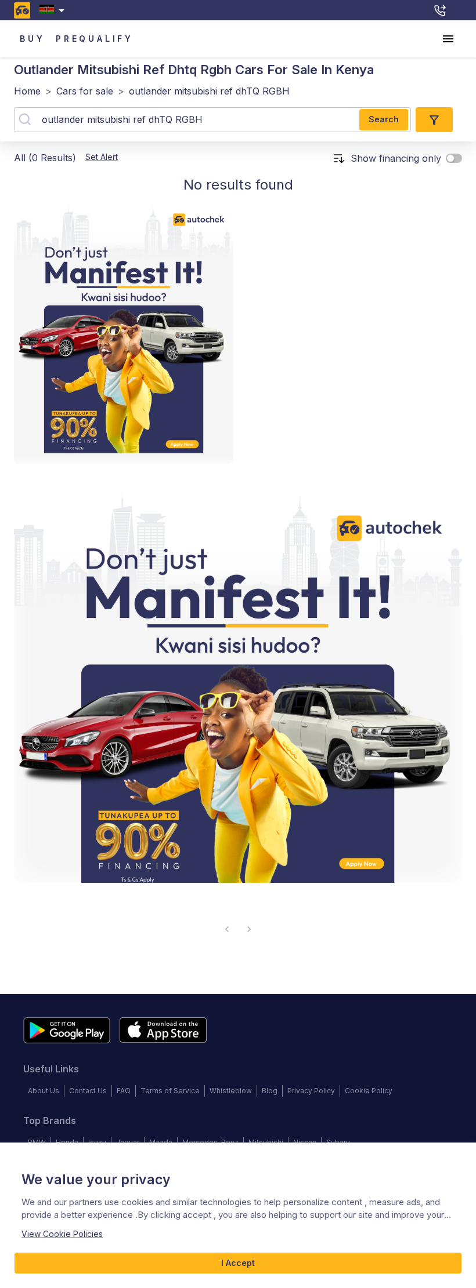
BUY (32, 38)
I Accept (238, 1263)
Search (384, 119)
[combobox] (54, 10)
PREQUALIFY (95, 38)
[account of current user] (448, 39)
